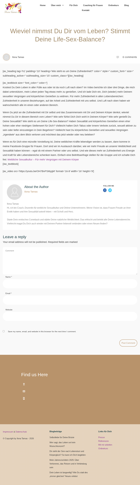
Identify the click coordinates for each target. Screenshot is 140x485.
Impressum (8, 432)
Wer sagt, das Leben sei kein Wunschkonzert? (62, 444)
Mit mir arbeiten (105, 445)
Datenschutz (21, 432)
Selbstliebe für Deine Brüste (61, 437)
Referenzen (103, 441)
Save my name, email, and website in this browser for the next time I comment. (42, 331)
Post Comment (128, 343)
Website (8, 310)
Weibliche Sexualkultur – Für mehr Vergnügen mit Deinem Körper (43, 159)
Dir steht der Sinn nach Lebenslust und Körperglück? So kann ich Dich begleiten (67, 453)
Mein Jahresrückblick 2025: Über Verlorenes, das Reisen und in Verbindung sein (68, 464)
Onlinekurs (103, 448)
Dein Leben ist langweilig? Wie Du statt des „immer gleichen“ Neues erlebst (68, 474)
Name (8, 277)
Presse (101, 437)
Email (8, 293)
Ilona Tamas (31, 191)
